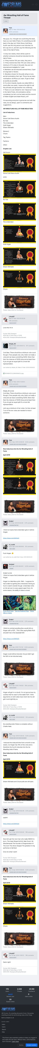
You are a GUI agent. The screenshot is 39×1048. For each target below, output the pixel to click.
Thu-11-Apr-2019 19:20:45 (16, 832)
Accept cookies (31, 1045)
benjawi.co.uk (10, 1017)
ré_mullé (12, 544)
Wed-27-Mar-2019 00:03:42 (17, 29)
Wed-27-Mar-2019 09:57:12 (17, 345)
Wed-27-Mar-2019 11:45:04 (17, 382)
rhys (10, 28)
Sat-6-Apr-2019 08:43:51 (16, 566)
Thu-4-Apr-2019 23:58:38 (16, 442)
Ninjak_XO (12, 344)
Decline (21, 1045)
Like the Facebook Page (22, 611)
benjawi (11, 564)
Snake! (11, 521)
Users (3, 1027)
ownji (10, 994)
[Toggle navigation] (36, 4)
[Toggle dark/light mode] (33, 4)
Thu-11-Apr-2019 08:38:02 (16, 717)
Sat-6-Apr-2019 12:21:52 (16, 621)
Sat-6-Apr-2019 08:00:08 (16, 546)
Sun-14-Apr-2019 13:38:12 (16, 955)
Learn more (15, 1041)
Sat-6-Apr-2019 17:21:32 (16, 647)
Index (3, 1024)
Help (3, 1032)
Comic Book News (8, 611)
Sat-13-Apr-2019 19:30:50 (16, 870)
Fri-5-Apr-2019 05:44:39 (16, 523)
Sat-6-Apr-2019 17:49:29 (16, 685)
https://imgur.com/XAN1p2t (11, 538)
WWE (6, 21)
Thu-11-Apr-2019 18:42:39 (16, 811)
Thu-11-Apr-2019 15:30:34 (16, 735)
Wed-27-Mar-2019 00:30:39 (17, 318)
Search (4, 1029)
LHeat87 (11, 316)
